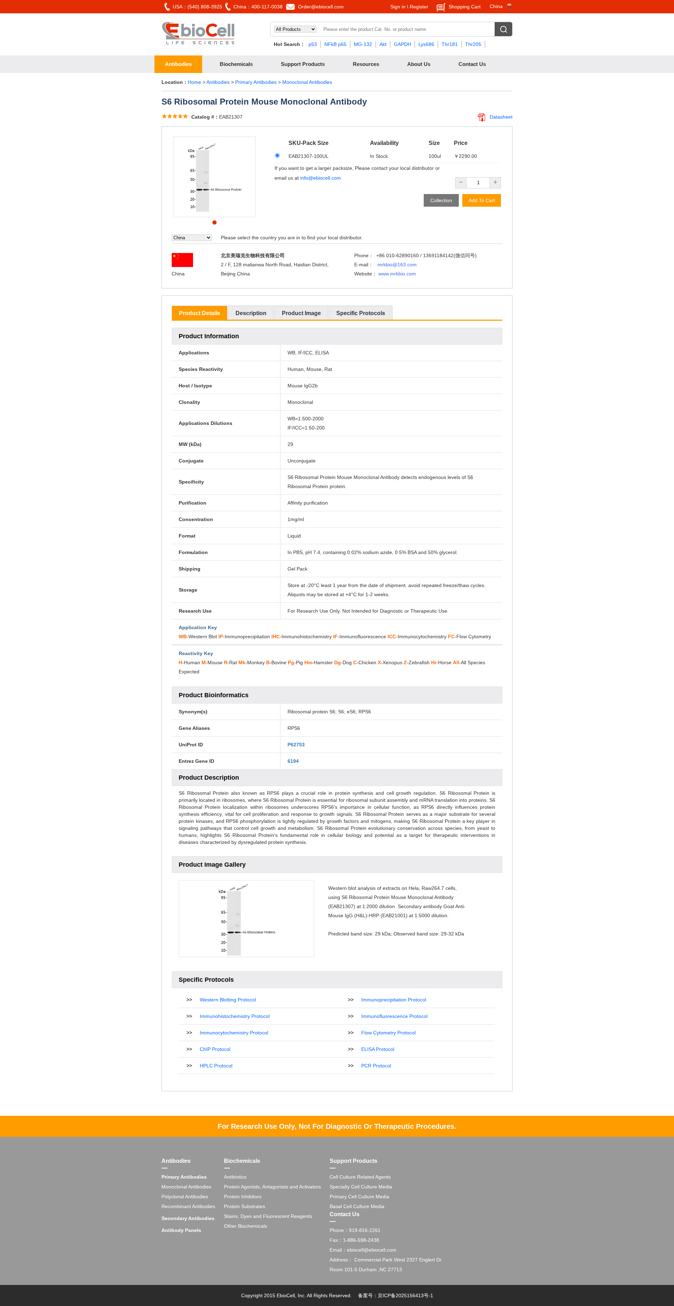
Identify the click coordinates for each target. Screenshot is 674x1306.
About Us (418, 64)
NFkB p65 (335, 44)
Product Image (301, 313)
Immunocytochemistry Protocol (234, 1032)
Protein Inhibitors (243, 1196)
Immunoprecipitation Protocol (393, 999)
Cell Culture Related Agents (360, 1177)
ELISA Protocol (377, 1049)
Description (251, 313)
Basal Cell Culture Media (357, 1206)
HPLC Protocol (216, 1065)
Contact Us (472, 64)
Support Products (303, 64)
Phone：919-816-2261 (355, 1230)
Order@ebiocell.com (321, 6)
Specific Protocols (360, 313)
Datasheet (501, 117)
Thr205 (473, 44)
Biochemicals (236, 64)
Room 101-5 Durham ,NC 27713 (366, 1269)
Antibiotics (235, 1177)
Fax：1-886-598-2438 (354, 1240)
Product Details (199, 313)
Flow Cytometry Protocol (388, 1032)
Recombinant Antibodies (188, 1206)
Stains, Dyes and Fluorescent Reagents (268, 1216)
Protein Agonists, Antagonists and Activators (272, 1187)
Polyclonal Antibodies (184, 1196)
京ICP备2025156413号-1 (405, 1295)
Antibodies (178, 64)
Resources (366, 64)
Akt (382, 44)
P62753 (296, 744)
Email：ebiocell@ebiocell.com (363, 1250)
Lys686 (426, 44)
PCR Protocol (376, 1065)
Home (194, 82)
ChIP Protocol (215, 1049)
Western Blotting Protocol (228, 999)
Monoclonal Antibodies (307, 82)
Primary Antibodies (256, 82)
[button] (214, 222)
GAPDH (402, 44)
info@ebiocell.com (320, 178)
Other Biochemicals (245, 1226)
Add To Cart (482, 200)
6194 (293, 761)
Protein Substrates (244, 1206)
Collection (441, 200)
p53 (313, 44)
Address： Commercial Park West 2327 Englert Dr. (386, 1259)
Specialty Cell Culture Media (361, 1187)
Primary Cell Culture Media (359, 1196)
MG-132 (363, 44)
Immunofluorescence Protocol (394, 1016)
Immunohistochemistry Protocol (235, 1016)
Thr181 (450, 44)
